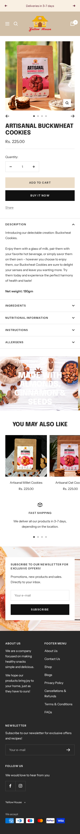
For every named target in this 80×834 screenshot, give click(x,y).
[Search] (16, 24)
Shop (48, 667)
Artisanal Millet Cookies (26, 483)
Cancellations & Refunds (55, 693)
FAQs (48, 712)
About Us (51, 651)
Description (15, 224)
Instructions (16, 330)
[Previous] (7, 116)
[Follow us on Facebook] (10, 786)
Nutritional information (26, 317)
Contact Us (52, 659)
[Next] (73, 116)
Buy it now (40, 195)
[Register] (68, 749)
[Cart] (72, 24)
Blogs (48, 675)
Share (9, 208)
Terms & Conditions (58, 704)
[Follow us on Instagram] (20, 786)
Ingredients (15, 305)
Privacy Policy (53, 683)
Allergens (14, 342)
